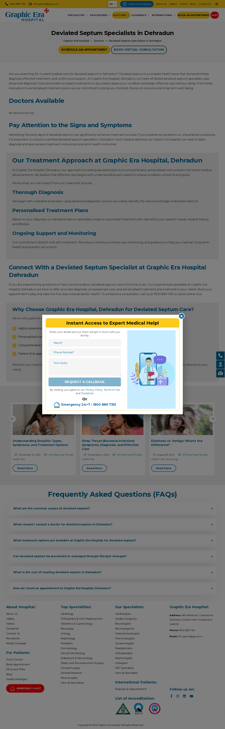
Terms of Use (112, 389)
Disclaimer (87, 393)
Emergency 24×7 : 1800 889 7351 (88, 405)
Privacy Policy (93, 389)
